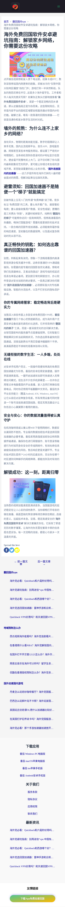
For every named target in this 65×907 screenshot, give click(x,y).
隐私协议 (32, 799)
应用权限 (32, 806)
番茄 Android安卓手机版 (32, 775)
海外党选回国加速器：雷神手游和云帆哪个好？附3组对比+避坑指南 (32, 608)
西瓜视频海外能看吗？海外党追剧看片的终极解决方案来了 (32, 636)
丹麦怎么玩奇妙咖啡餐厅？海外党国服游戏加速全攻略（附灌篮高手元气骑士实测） (32, 692)
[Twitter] (11, 550)
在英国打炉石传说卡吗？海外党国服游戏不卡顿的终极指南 (32, 719)
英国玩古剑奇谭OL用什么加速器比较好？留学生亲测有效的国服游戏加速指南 (32, 710)
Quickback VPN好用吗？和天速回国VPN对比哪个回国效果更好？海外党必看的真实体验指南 (32, 617)
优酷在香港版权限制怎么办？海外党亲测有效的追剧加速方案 (32, 672)
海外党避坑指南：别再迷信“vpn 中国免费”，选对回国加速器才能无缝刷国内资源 (32, 590)
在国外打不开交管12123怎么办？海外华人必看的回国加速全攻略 (32, 654)
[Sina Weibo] (17, 550)
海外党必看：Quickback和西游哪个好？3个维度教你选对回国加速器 (32, 599)
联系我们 (32, 813)
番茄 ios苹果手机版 (32, 768)
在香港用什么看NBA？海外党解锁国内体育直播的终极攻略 (32, 645)
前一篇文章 (21, 562)
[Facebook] (6, 550)
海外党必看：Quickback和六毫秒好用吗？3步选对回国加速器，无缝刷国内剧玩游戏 (32, 581)
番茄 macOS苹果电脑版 (32, 761)
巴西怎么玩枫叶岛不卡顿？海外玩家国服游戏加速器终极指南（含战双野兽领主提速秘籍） (32, 701)
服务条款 (32, 792)
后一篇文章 (44, 562)
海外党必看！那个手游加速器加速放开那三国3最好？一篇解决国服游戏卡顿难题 (32, 728)
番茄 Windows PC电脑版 (32, 754)
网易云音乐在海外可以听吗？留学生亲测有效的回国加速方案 (32, 663)
